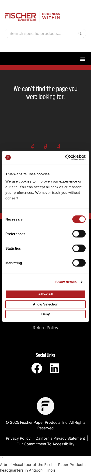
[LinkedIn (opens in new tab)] (54, 368)
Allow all (45, 294)
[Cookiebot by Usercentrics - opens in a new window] (65, 157)
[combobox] (39, 33)
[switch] (79, 233)
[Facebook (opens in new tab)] (36, 368)
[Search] (80, 33)
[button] (82, 59)
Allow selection (45, 304)
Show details (66, 282)
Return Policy (45, 327)
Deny (45, 314)
